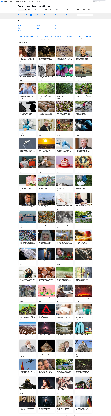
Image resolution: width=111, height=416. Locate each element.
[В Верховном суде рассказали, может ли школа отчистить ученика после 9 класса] (64, 293)
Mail (1, 415)
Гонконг (20, 25)
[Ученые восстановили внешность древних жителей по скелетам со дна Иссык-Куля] (64, 330)
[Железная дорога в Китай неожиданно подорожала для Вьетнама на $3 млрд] (83, 257)
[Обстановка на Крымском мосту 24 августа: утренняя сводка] (27, 220)
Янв (29, 9)
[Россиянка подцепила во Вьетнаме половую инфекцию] (83, 275)
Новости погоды (70, 36)
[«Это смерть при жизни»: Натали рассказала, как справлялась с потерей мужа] (46, 238)
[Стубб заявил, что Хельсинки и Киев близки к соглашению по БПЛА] (27, 201)
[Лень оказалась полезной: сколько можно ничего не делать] (46, 164)
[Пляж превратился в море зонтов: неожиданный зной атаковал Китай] (27, 238)
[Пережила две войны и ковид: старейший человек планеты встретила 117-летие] (83, 54)
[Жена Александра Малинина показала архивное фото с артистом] (64, 349)
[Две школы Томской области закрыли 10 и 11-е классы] (83, 183)
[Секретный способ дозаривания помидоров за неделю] (64, 404)
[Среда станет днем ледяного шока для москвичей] (64, 91)
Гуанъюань (57, 25)
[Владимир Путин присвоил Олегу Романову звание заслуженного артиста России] (83, 201)
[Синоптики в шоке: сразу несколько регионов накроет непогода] (27, 293)
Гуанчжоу (39, 25)
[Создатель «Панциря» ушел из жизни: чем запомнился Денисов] (64, 257)
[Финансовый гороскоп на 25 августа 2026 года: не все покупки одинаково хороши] (46, 293)
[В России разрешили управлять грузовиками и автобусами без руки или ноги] (83, 220)
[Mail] (2, 1)
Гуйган (19, 27)
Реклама (9, 415)
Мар (40, 9)
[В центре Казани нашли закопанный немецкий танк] (46, 72)
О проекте (67, 415)
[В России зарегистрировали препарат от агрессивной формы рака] (64, 146)
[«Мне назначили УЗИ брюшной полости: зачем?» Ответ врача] (64, 312)
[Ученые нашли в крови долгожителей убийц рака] (83, 128)
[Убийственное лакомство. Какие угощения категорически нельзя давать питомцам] (27, 54)
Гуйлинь (38, 27)
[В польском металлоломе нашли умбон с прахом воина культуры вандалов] (46, 349)
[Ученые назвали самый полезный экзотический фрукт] (83, 312)
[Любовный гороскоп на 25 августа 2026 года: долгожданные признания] (27, 275)
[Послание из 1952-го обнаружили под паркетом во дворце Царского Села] (64, 54)
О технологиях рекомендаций (86, 415)
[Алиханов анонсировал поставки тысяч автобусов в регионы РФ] (64, 367)
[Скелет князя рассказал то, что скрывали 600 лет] (83, 349)
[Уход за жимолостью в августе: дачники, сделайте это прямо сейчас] (83, 91)
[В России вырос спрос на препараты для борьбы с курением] (27, 91)
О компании (5, 415)
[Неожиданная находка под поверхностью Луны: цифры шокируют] (64, 220)
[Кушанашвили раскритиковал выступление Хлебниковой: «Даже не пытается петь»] (46, 386)
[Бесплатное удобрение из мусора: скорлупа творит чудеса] (46, 275)
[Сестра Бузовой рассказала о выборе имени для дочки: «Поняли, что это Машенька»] (46, 367)
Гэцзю (56, 28)
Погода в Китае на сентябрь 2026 (42, 36)
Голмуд (57, 24)
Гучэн (19, 28)
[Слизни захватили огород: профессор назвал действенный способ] (64, 275)
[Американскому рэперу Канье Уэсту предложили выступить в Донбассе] (83, 293)
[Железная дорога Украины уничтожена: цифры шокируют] (46, 201)
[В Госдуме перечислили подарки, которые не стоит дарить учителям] (27, 164)
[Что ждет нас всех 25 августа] (46, 330)
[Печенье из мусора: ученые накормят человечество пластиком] (64, 238)
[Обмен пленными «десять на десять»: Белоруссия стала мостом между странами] (27, 367)
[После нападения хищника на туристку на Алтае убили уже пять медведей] (46, 54)
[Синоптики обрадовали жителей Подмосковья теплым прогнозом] (83, 386)
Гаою (38, 24)
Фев (35, 9)
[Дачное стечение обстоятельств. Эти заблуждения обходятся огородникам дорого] (64, 128)
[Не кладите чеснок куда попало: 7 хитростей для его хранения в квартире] (64, 109)
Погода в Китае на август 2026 (26, 36)
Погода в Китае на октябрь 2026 (58, 36)
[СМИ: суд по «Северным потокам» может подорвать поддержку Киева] (83, 404)
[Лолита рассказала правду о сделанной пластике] (46, 404)
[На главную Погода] (5, 1)
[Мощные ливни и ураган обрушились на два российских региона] (83, 109)
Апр (46, 9)
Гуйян (56, 27)
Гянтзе (19, 30)
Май (51, 9)
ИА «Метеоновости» (106, 415)
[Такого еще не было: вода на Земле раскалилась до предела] (46, 146)
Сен (73, 9)
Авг (67, 9)
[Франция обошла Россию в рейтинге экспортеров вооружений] (27, 146)
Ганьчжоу (20, 24)
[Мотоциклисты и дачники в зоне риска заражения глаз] (46, 183)
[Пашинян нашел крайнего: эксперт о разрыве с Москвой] (64, 183)
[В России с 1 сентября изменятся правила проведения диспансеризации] (27, 72)
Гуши (38, 28)
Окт (78, 9)
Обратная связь (94, 415)
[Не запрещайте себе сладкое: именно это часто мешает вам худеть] (64, 164)
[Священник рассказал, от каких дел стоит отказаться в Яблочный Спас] (83, 164)
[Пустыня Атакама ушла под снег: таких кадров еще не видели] (27, 330)
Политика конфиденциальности (75, 415)
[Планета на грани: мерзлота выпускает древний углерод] (27, 257)
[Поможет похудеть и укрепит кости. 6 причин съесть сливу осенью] (64, 72)
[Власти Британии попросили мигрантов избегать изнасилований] (83, 72)
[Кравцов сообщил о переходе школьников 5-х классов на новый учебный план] (83, 330)
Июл (62, 9)
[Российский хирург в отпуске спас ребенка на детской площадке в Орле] (64, 201)
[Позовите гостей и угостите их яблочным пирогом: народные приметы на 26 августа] (83, 238)
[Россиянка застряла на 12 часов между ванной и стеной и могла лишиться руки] (27, 128)
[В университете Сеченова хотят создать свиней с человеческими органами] (46, 109)
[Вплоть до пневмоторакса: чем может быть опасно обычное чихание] (27, 349)
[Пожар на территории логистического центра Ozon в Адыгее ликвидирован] (27, 386)
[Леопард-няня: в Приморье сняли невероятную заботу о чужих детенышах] (46, 91)
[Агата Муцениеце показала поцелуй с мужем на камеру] (27, 404)
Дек (89, 9)
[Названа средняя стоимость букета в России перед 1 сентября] (27, 183)
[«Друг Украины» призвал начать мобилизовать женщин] (46, 128)
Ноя (84, 9)
